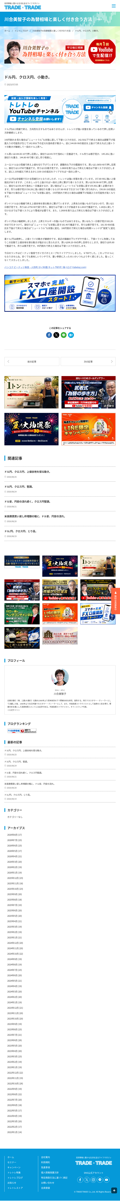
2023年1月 (12, 1067)
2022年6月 (12, 1105)
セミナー (11, 1162)
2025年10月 (13, 888)
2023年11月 (13, 1013)
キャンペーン (13, 1167)
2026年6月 (12, 845)
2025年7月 (12, 904)
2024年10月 (13, 953)
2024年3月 (12, 991)
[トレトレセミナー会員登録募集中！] (22, 562)
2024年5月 (12, 980)
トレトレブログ (21, 30)
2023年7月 (12, 1034)
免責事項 (45, 1167)
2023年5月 (12, 1045)
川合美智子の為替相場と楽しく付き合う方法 (51, 30)
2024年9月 (12, 959)
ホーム (7, 30)
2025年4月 (12, 921)
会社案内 (45, 1157)
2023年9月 (12, 1023)
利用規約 (45, 1162)
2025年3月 (12, 926)
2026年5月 (12, 850)
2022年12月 (13, 1072)
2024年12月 (13, 942)
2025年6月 (12, 910)
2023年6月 (12, 1040)
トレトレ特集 (14, 1172)
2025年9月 (12, 894)
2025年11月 (13, 883)
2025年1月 (12, 937)
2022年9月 (12, 1088)
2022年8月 (12, 1094)
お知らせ (11, 1183)
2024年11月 (13, 948)
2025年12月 (13, 877)
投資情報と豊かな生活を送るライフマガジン (22, 3)
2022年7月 (12, 1099)
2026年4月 (12, 856)
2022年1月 (12, 1132)
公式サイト (13, 710)
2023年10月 (13, 1018)
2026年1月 (12, 872)
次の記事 (88, 361)
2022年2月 (12, 1126)
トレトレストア (15, 1188)
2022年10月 (13, 1083)
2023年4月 (12, 1050)
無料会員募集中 (115, 603)
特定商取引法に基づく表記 (54, 1177)
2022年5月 (12, 1110)
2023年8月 (12, 1029)
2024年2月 (12, 996)
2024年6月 (12, 975)
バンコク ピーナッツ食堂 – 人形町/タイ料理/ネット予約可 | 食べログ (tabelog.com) (45, 267)
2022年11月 (13, 1078)
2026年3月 (12, 861)
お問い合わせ (47, 1183)
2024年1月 (12, 1002)
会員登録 (45, 1188)
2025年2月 (12, 932)
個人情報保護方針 (50, 1172)
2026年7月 (12, 840)
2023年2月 (12, 1061)
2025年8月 (12, 899)
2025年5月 (12, 915)
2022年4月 (12, 1115)
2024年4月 (12, 986)
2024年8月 (12, 964)
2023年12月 (13, 1007)
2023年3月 (12, 1056)
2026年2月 (12, 867)
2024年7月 (12, 969)
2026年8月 (12, 834)
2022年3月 (12, 1121)
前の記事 (32, 361)
